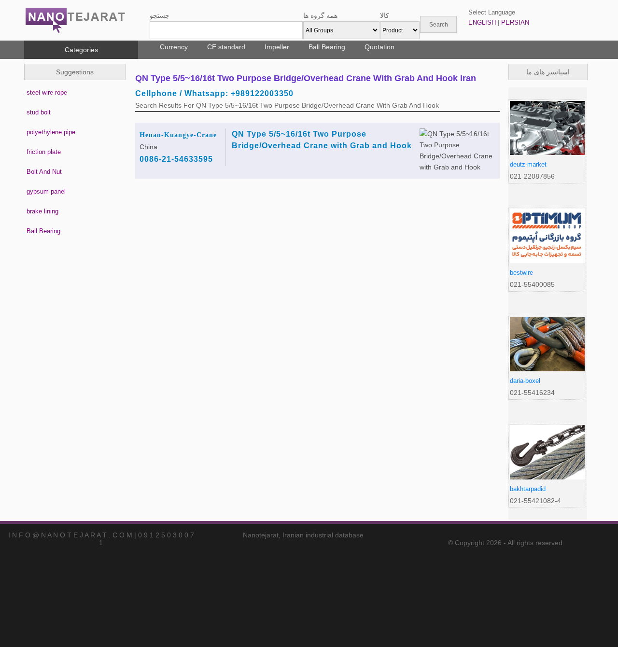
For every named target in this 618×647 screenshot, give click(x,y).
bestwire (521, 272)
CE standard (226, 47)
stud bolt (39, 112)
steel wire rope (47, 92)
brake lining (42, 211)
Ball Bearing (327, 47)
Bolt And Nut (44, 171)
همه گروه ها (320, 15)
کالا (384, 15)
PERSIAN (515, 22)
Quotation (379, 47)
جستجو (159, 15)
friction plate (44, 151)
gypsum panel (46, 191)
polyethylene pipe (51, 132)
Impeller (277, 47)
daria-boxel (525, 380)
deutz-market (528, 164)
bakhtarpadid (528, 488)
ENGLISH (482, 22)
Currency (174, 47)
